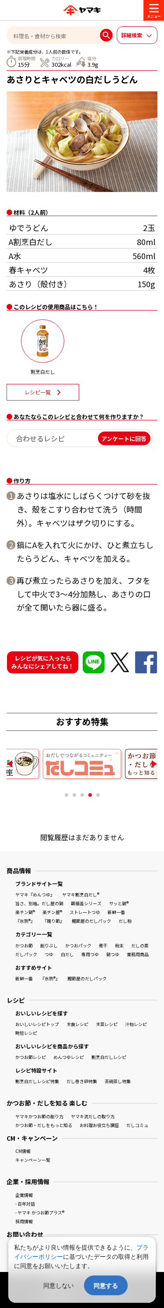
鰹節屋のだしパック (91, 921)
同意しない (58, 1285)
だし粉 (125, 921)
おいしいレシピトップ (37, 1024)
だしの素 (140, 945)
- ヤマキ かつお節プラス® (39, 1212)
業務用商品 (138, 954)
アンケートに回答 (124, 438)
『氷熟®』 (25, 921)
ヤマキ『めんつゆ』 (35, 894)
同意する (106, 1285)
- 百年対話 (25, 1203)
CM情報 (23, 1151)
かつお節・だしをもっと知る (43, 1125)
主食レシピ (77, 1024)
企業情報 (24, 1195)
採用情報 (24, 1221)
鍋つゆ (112, 954)
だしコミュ (137, 1125)
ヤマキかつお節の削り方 (39, 1116)
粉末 (119, 945)
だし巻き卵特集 (81, 1081)
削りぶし (49, 945)
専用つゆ (90, 954)
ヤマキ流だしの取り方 (93, 1116)
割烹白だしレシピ (108, 1057)
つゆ (49, 954)
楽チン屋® (52, 912)
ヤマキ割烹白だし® (80, 894)
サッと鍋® (119, 903)
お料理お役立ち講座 (99, 1125)
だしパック (26, 954)
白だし (67, 954)
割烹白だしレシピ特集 (37, 1081)
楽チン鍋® (25, 912)
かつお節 (24, 945)
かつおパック (78, 945)
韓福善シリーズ (86, 903)
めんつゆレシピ (68, 1057)
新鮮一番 (116, 912)
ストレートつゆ (85, 912)
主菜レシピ (107, 1024)
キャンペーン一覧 (32, 1159)
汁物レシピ (136, 1024)
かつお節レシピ (30, 1057)
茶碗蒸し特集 (118, 1081)
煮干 (103, 945)
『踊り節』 (53, 921)
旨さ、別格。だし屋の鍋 (39, 903)
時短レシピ (26, 1033)
